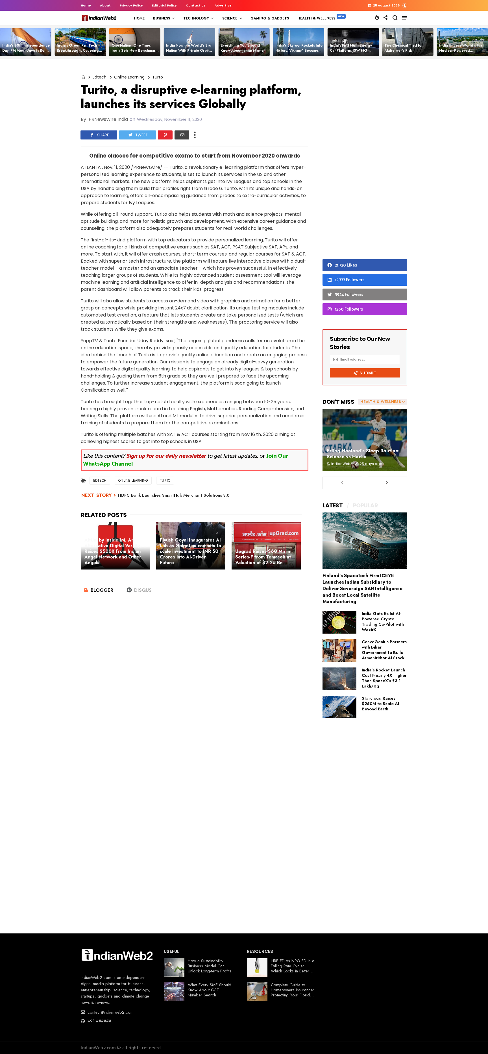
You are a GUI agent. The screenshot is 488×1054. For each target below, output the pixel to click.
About (105, 5)
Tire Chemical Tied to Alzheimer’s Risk (402, 48)
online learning (129, 77)
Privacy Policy (131, 5)
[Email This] (182, 134)
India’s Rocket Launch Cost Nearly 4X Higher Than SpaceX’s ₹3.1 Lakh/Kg (384, 678)
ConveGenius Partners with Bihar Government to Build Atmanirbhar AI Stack (384, 650)
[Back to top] (474, 1040)
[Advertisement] (365, 160)
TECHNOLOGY (196, 18)
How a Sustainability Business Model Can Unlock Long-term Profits (209, 966)
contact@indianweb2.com (110, 1012)
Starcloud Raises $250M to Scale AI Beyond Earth (380, 703)
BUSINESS (161, 18)
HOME (139, 18)
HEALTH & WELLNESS (316, 18)
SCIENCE (229, 18)
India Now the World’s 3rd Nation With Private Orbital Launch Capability (189, 50)
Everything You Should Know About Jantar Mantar (243, 48)
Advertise (223, 5)
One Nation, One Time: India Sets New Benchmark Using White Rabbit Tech (134, 50)
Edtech (99, 77)
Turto (157, 77)
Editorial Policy (164, 5)
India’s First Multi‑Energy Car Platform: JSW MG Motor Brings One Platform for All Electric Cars (352, 53)
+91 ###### (98, 1021)
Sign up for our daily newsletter (166, 456)
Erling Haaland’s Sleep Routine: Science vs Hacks (363, 453)
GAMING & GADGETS (269, 18)
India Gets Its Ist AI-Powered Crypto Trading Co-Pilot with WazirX (383, 621)
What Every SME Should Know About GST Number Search (209, 990)
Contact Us (196, 5)
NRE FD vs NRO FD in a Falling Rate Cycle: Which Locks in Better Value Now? (292, 968)
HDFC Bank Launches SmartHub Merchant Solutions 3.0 (174, 495)
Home (86, 5)
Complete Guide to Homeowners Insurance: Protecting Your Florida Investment (292, 992)
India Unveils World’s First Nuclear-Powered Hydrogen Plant (461, 50)
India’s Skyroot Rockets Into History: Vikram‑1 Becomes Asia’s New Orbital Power (299, 50)
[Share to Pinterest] (165, 134)
